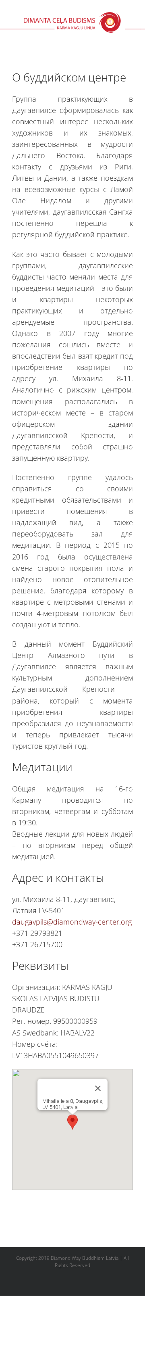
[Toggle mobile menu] (142, 37)
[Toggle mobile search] (127, 37)
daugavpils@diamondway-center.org (72, 922)
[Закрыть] (98, 1088)
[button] (72, 1122)
